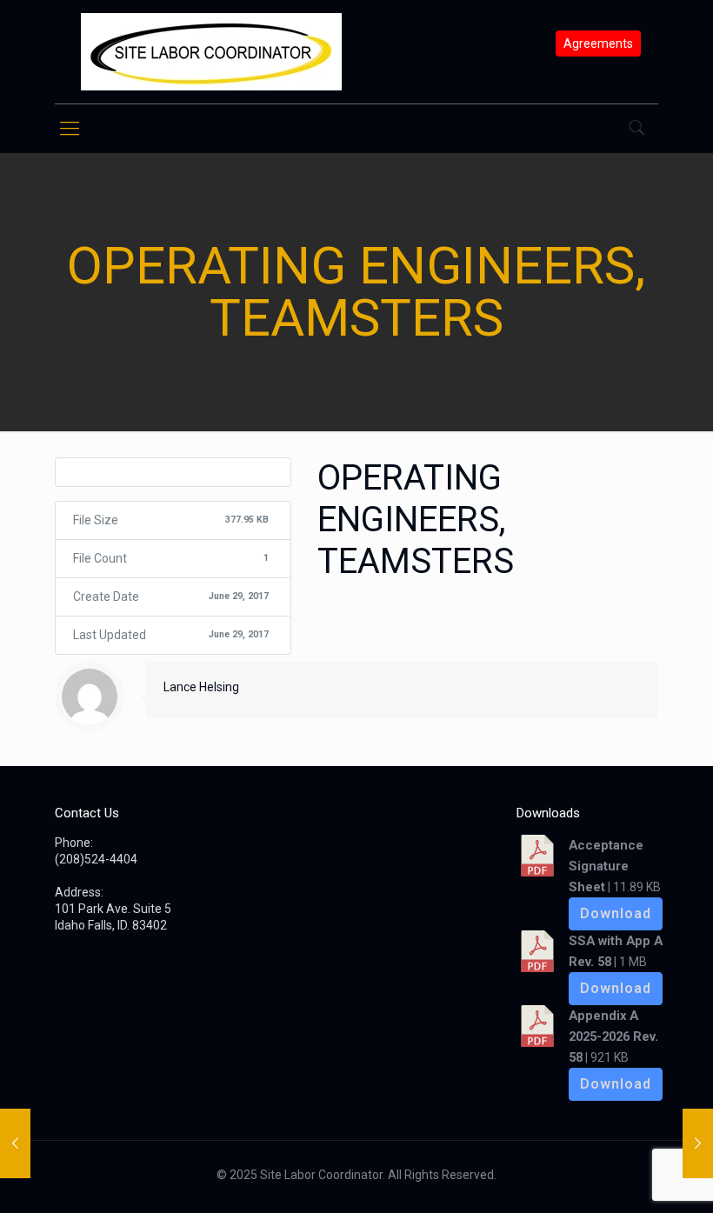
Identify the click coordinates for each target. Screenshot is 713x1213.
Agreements (598, 43)
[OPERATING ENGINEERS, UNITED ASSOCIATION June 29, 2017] (698, 1143)
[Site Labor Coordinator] (211, 51)
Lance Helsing (201, 687)
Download (615, 913)
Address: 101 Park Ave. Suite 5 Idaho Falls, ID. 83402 (113, 908)
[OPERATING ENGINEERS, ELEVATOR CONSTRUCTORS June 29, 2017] (15, 1143)
